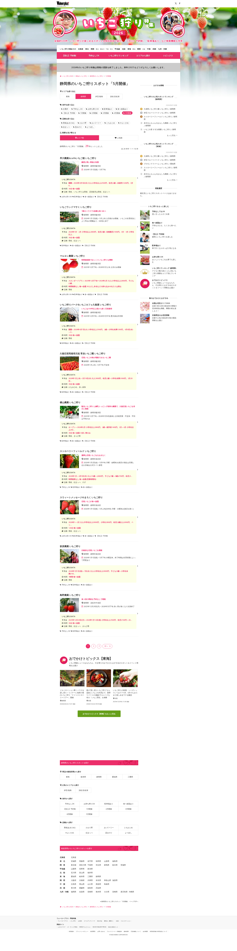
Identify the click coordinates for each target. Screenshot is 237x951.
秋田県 (98, 861)
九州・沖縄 (162, 49)
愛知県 (114, 777)
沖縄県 (131, 892)
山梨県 (73, 869)
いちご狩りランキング (118, 55)
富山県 (81, 872)
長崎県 (90, 892)
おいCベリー (96, 123)
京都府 (81, 880)
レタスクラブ (61, 927)
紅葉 (117, 921)
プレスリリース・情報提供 (114, 931)
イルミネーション (126, 921)
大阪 (143, 49)
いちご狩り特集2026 (68, 49)
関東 (92, 49)
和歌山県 (107, 880)
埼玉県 (98, 865)
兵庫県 (90, 880)
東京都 (73, 865)
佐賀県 (81, 892)
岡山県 (81, 884)
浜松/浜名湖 (114, 96)
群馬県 (106, 865)
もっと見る (171, 135)
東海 (129, 49)
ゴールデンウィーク (89, 921)
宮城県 (73, 861)
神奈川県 (82, 865)
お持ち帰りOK (93, 109)
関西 (139, 49)
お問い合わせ (101, 931)
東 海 (62, 876)
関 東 (62, 865)
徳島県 (90, 888)
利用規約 (71, 931)
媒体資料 (126, 931)
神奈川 (102, 49)
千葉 (107, 49)
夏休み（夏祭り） (109, 921)
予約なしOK (94, 55)
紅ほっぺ (66, 127)
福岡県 (73, 892)
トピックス (168, 55)
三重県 (130, 777)
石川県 (73, 872)
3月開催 (106, 113)
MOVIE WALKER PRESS (99, 927)
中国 (148, 49)
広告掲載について (136, 931)
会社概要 (145, 931)
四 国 (62, 888)
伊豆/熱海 (99, 96)
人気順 (119, 138)
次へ (106, 646)
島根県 (106, 884)
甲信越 (117, 49)
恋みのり (78, 127)
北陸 (123, 49)
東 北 (62, 861)
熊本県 (98, 892)
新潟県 (90, 869)
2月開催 (94, 113)
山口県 (90, 884)
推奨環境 (92, 931)
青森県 (81, 861)
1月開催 (83, 113)
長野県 (81, 869)
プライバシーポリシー (82, 931)
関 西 (62, 880)
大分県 (106, 892)
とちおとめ (110, 123)
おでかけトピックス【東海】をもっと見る (99, 714)
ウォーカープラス (63, 921)
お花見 (80, 921)
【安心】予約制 (69, 55)
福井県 (90, 872)
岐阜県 (83, 777)
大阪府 (73, 880)
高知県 (98, 888)
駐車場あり (108, 109)
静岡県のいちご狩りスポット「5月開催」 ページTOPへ (119, 901)
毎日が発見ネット (113, 927)
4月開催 (117, 113)
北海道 (80, 49)
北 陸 (62, 872)
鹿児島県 (124, 892)
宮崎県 (115, 892)
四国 (154, 49)
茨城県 (123, 865)
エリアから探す (143, 55)
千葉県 (90, 865)
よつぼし (90, 127)
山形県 (106, 861)
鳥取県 (98, 884)
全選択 (65, 109)
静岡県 (99, 777)
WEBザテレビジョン (85, 927)
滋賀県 (115, 880)
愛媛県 (81, 888)
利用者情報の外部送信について (158, 931)
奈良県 (98, 880)
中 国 (62, 884)
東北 (87, 49)
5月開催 (89, 814)
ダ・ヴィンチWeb (72, 927)
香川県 (73, 888)
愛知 (133, 49)
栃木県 (115, 865)
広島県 (73, 884)
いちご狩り (73, 921)
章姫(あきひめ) (68, 123)
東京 (97, 49)
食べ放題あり (123, 109)
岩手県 (90, 861)
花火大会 (99, 921)
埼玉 (111, 49)
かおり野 (82, 123)
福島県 (115, 861)
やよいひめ (124, 123)
